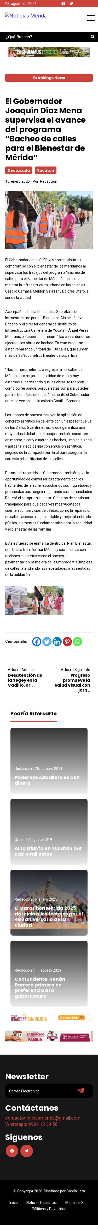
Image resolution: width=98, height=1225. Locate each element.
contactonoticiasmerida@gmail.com (42, 1118)
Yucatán (45, 170)
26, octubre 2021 (48, 768)
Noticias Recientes (41, 1202)
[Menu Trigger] (91, 18)
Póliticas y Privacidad (49, 1209)
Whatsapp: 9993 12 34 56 (31, 1124)
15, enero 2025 (17, 181)
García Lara (75, 1191)
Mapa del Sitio (77, 1202)
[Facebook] (63, 4)
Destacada (19, 170)
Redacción (48, 181)
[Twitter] (71, 4)
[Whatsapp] (77, 641)
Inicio (13, 1202)
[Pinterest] (67, 641)
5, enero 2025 (46, 899)
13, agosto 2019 (39, 839)
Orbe (19, 839)
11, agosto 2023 (48, 970)
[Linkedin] (57, 641)
